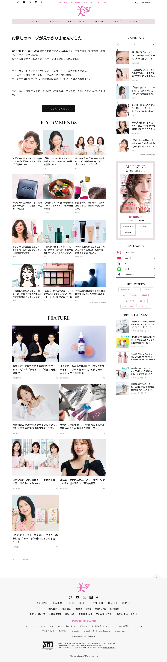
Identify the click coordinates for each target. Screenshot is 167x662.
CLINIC (134, 22)
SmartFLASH (110, 626)
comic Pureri (137, 626)
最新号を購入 (128, 226)
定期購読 (128, 232)
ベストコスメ (89, 2)
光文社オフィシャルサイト (127, 614)
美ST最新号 (75, 2)
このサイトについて (37, 614)
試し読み (143, 226)
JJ (26, 626)
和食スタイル (85, 626)
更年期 (88, 609)
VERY (43, 626)
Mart (60, 626)
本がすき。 (63, 631)
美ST (68, 626)
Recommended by (95, 302)
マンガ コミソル (48, 631)
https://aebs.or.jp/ (109, 648)
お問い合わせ (70, 614)
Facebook (129, 274)
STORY (51, 626)
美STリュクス (103, 2)
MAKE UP (53, 22)
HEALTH (117, 22)
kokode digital (119, 631)
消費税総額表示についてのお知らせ (83, 636)
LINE (127, 269)
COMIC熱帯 (123, 626)
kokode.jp (75, 631)
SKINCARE (34, 22)
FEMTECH (100, 22)
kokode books (104, 631)
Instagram (129, 252)
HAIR (68, 22)
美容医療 (78, 609)
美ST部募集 (145, 2)
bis (75, 626)
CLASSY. (34, 626)
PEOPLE (83, 22)
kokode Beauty (89, 631)
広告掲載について (85, 614)
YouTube (129, 258)
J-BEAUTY (63, 2)
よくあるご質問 (55, 614)
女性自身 (98, 626)
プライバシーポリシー (104, 614)
